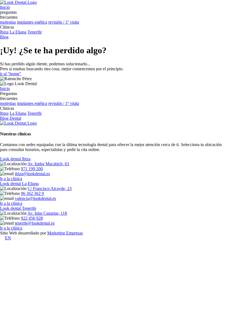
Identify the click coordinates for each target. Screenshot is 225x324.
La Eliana (18, 32)
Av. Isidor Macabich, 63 (48, 163)
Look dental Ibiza (15, 159)
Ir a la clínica (11, 178)
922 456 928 (32, 218)
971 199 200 (32, 168)
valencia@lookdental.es (35, 198)
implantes (26, 22)
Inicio (5, 88)
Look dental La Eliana (19, 183)
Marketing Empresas (65, 233)
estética (41, 22)
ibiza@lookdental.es (32, 173)
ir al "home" (10, 73)
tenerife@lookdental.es (35, 223)
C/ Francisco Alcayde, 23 (50, 188)
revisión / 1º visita (63, 22)
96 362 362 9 (32, 193)
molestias (8, 22)
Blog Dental (10, 118)
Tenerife (34, 32)
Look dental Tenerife (18, 208)
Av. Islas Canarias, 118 (47, 213)
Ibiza (4, 32)
